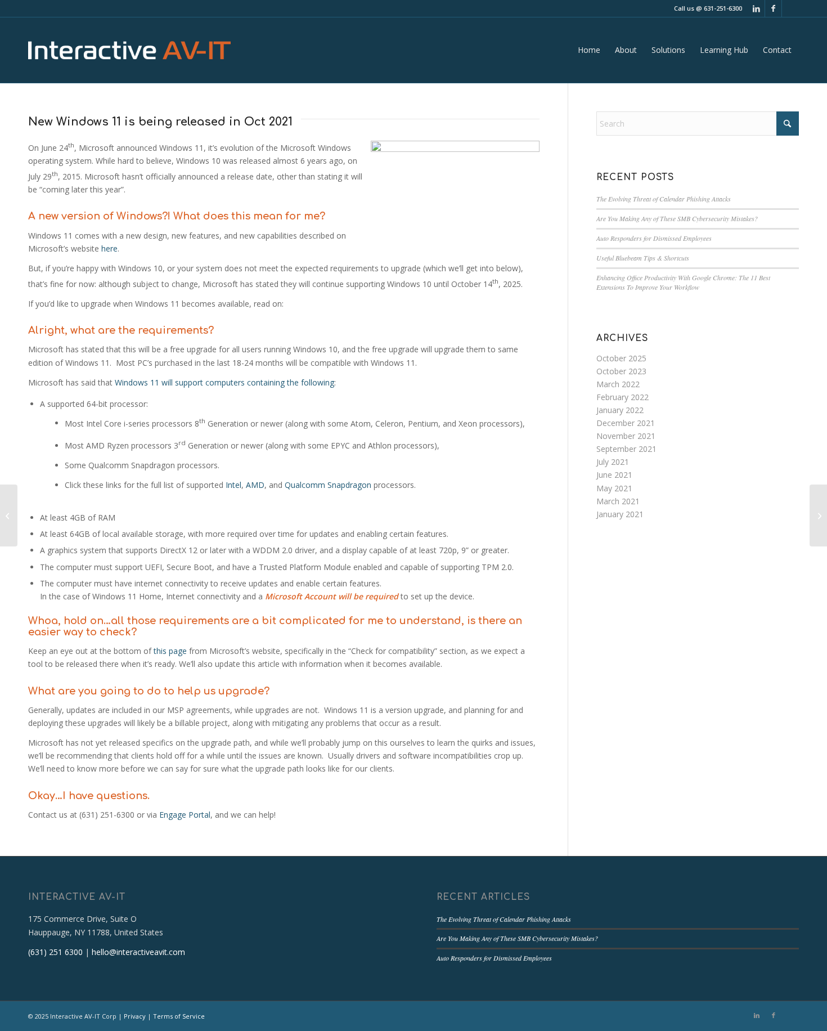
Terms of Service (179, 1016)
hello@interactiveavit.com (138, 952)
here (109, 248)
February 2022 (622, 397)
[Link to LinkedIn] (756, 8)
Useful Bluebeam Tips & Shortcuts (642, 257)
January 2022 (620, 410)
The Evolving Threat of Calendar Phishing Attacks (663, 198)
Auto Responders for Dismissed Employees (654, 238)
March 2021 (618, 501)
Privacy (135, 1016)
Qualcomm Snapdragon (328, 484)
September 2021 (626, 448)
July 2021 (612, 461)
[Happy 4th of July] (8, 515)
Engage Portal (184, 814)
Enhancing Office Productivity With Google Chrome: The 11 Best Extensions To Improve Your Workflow (683, 282)
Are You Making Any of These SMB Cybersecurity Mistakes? (677, 218)
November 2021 (625, 436)
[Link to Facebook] (773, 8)
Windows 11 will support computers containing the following (224, 382)
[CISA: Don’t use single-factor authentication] (818, 515)
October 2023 (621, 371)
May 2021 (614, 488)
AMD (255, 484)
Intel (233, 484)
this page (170, 651)
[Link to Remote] (790, 8)
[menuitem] (589, 50)
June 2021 (614, 474)
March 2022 (618, 384)
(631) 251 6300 (55, 952)
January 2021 (620, 514)
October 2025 (621, 358)
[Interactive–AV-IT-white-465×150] (129, 50)
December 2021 (625, 423)
